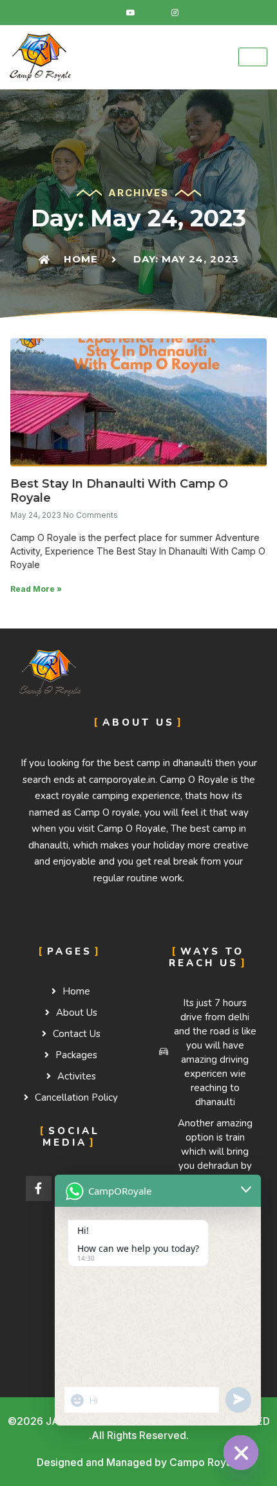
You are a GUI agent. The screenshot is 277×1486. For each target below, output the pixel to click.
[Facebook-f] (39, 1189)
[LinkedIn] (152, 13)
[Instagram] (174, 13)
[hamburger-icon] (252, 57)
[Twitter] (130, 13)
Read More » (36, 589)
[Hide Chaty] (241, 1452)
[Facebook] (109, 13)
